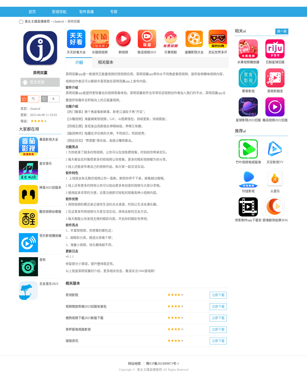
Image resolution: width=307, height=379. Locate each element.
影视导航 (59, 12)
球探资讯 (72, 341)
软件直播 (86, 12)
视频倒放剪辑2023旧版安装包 (86, 306)
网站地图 (134, 363)
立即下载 (218, 295)
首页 (32, 12)
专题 (113, 12)
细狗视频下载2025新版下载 (84, 318)
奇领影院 (72, 295)
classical (58, 21)
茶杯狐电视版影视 (78, 329)
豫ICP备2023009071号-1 (162, 363)
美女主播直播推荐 (37, 21)
